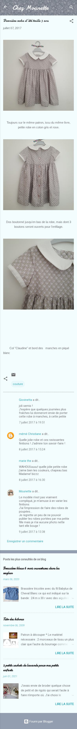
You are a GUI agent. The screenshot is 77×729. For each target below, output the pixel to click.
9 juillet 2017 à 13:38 (32, 532)
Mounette (25, 491)
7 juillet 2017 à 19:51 (32, 422)
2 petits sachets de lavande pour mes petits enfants (31, 668)
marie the (25, 461)
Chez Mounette (31, 7)
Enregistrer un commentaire (25, 541)
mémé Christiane (30, 434)
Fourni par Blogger (41, 721)
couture (18, 384)
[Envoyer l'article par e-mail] (13, 376)
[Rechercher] (71, 8)
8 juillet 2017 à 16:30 (32, 480)
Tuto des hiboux (13, 619)
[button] (71, 22)
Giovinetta (25, 400)
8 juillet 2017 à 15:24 (32, 449)
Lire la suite (64, 607)
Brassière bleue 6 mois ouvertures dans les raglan (31, 571)
